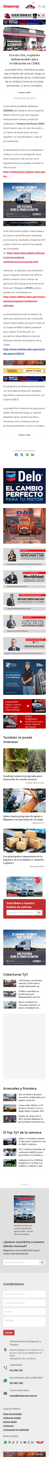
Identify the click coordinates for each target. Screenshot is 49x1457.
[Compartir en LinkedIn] (32, 454)
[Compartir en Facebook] (16, 454)
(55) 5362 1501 (16, 1370)
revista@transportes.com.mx (23, 1395)
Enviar (8, 1332)
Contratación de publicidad (16, 1429)
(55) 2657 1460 (16, 1383)
